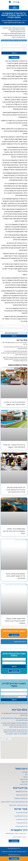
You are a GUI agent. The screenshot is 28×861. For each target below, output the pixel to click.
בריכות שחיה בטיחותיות (20, 798)
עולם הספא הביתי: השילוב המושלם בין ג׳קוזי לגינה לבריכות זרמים (14, 531)
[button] (10, 2)
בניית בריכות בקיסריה (21, 826)
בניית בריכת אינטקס (21, 795)
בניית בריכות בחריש (21, 812)
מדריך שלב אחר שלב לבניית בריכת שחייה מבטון (14, 802)
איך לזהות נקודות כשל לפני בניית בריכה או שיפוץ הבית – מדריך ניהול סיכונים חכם (15, 490)
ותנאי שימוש (8, 333)
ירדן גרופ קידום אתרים (14, 848)
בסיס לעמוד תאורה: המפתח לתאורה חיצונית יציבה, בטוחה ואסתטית (15, 621)
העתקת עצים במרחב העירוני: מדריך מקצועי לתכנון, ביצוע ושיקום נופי (15, 576)
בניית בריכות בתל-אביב (21, 816)
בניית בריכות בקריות (21, 819)
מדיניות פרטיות (14, 333)
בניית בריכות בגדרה (22, 823)
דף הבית (24, 20)
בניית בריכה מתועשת (21, 791)
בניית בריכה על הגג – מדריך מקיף (18, 805)
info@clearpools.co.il (14, 855)
